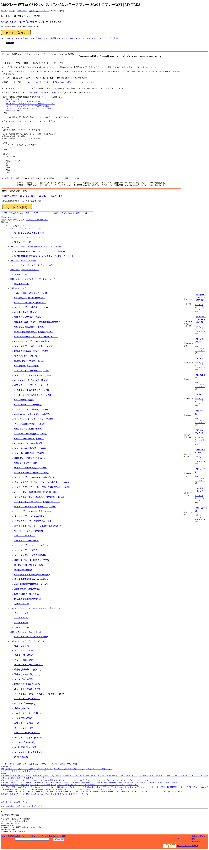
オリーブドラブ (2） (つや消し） (29, 689)
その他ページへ (106, 769)
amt (6, 778)
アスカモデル (84, 776)
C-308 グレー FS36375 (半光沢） (29, 443)
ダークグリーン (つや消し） (27, 732)
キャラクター (31, 836)
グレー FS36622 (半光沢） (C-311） (30, 448)
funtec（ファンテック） (128, 787)
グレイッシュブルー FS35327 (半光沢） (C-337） (37, 502)
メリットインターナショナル (94, 792)
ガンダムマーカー (29, 121)
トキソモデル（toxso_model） (84, 785)
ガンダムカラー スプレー (96, 38)
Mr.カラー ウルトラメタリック (32, 641)
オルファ (42, 778)
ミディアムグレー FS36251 (26, 540)
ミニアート (36, 792)
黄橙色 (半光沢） (22, 708)
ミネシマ (44, 792)
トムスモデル (112, 785)
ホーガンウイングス (60, 789)
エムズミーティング (21, 802)
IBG (30, 776)
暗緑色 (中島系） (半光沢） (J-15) (29, 669)
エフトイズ (21, 778)
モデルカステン (132, 792)
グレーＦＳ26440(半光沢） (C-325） (31, 472)
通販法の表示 (37, 806)
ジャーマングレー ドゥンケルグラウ (31, 545)
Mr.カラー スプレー (48, 93)
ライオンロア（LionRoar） (29, 794)
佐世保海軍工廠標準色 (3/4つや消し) (31, 579)
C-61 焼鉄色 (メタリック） (26, 366)
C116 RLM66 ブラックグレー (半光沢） (32, 414)
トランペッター (132, 785)
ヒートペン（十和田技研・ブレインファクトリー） (65, 787)
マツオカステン (25, 792)
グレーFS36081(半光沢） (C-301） (31, 424)
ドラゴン (121, 785)
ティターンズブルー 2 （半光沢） (200, 319)
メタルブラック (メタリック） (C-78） (32, 390)
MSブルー (200, 358)
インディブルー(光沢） (25, 728)
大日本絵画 (24, 785)
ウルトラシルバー (22, 646)
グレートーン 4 (21, 622)
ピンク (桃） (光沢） (23, 718)
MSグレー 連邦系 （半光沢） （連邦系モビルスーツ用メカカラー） (54, 82)
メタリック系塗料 (49, 38)
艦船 (13, 836)
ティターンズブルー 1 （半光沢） (200, 297)
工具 (50, 836)
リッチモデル (70, 794)
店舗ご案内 (5, 806)
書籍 (64, 836)
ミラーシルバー (21, 604)
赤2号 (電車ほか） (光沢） (26, 747)
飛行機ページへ (11, 769)
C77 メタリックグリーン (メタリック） (32, 385)
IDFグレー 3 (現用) (23, 570)
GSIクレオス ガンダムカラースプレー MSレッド (72, 213)
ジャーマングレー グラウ (26, 550)
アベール (93, 776)
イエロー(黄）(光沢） (24, 655)
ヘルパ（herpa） (45, 789)
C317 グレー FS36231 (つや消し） (30, 458)
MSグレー (11, 38)
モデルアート (120, 792)
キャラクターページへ (76, 769)
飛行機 (8, 836)
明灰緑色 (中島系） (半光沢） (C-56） (31, 351)
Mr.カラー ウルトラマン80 (31, 632)
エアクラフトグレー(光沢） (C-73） (31, 370)
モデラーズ (110, 792)
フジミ (189, 787)
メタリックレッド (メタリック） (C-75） (33, 375)
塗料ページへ (6, 771)
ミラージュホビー (55, 792)
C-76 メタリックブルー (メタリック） (31, 380)
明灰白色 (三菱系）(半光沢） (27, 684)
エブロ (28, 778)
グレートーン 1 (21, 613)
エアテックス (184, 776)
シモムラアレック (93, 782)
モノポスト (153, 792)
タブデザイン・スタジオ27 (40, 785)
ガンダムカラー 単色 (65, 38)
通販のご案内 (15, 806)
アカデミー (67, 776)
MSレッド (200, 394)
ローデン (85, 794)
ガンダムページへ (61, 769)
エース (10, 778)
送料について (26, 806)
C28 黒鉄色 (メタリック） (26, 312)
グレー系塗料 (36, 38)
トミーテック (101, 785)
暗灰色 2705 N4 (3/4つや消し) (27, 594)
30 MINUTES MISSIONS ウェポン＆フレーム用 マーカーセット (44, 256)
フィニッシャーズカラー (34, 237)
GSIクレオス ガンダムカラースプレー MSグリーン (22, 213)
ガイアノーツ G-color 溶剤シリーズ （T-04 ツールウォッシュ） (30, 104)
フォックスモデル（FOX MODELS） (166, 787)
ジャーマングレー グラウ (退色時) (30, 555)
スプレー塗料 (112, 38)
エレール (35, 778)
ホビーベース (97, 789)
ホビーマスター (118, 789)
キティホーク (28, 780)
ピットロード (98, 787)
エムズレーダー (7, 802)
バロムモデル (21, 787)
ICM (27, 776)
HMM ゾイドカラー (28, 261)
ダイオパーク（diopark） (10, 785)
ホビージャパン (85, 789)
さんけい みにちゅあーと (23, 782)
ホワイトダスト (21, 284)
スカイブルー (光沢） (24, 679)
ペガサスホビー (25, 789)
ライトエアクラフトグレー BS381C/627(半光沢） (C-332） (42, 482)
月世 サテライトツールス (95, 780)
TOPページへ (6, 766)
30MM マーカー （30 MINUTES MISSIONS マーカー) (41, 247)
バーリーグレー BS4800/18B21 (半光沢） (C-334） (37, 492)
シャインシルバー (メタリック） (29, 752)
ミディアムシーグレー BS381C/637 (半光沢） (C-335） (40, 497)
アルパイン (102, 776)
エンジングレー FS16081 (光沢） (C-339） (33, 511)
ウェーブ (160, 776)
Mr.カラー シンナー (13, 99)
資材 (54, 836)
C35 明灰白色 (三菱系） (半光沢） (30, 327)
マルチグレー (20, 274)
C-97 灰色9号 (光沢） (24, 400)
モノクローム (143, 792)
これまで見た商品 (169, 846)
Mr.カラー (33, 93)
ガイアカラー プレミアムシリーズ (34, 228)
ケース (59, 836)
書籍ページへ (6, 773)
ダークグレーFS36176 (24, 536)
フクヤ (183, 787)
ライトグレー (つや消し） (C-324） (30, 468)
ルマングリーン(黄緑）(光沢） (28, 723)
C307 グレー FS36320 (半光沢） (29, 438)
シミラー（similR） (78, 782)
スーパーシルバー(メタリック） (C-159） (34, 419)
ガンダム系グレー (23, 38)
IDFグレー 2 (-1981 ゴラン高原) (28, 565)
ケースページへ (41, 771)
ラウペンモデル (59, 794)
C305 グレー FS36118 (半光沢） (29, 429)
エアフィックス (196, 776)
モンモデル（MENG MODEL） (170, 792)
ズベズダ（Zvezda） (170, 782)
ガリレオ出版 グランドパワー (54, 780)
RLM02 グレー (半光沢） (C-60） (29, 361)
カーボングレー (21, 627)
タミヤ (53, 785)
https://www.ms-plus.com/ (10, 823)
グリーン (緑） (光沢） (24, 660)
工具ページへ (17, 771)
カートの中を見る (184, 846)
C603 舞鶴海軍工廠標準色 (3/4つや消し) (32, 584)
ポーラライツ (73, 789)
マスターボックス (12, 792)
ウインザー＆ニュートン (147, 776)
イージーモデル (113, 776)
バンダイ (30, 787)
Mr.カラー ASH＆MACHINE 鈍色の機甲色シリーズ (40, 608)
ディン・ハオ (62, 785)
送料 (193, 839)
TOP (3, 839)
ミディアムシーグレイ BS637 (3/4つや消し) (34, 521)
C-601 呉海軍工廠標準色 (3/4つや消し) (32, 574)
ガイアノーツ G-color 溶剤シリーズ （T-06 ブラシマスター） (29, 106)
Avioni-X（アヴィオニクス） (44, 776)
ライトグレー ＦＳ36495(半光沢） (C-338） (35, 506)
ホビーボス (107, 789)
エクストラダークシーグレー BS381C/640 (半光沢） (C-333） (43, 487)
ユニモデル (5, 794)
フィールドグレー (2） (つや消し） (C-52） (34, 346)
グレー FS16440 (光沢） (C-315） (29, 453)
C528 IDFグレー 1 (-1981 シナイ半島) (31, 560)
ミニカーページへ (93, 769)
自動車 (17, 836)
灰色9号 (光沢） (21, 757)
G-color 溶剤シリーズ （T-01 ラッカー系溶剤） (24, 101)
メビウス (78, 792)
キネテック (38, 780)
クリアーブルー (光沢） (25, 703)
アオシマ (58, 776)
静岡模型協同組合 (63, 782)
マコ (2, 792)
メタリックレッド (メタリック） (29, 737)
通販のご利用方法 (198, 836)
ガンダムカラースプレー (33, 21)
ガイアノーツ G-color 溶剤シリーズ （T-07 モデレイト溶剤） (29, 108)
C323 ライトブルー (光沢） (26, 463)
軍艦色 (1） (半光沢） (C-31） (28, 317)
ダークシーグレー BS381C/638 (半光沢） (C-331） (37, 477)
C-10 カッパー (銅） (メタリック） (30, 302)
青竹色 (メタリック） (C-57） (28, 356)
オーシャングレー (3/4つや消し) (29, 516)
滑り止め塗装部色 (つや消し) (27, 599)
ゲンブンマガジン (113, 780)
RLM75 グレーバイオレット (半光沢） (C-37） (36, 336)
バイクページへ (47, 769)
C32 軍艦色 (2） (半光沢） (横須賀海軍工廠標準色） (38, 322)
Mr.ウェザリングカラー (30, 270)
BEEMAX (89, 787)
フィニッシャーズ (17, 237)
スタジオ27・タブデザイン (136, 782)
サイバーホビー (7, 782)
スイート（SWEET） (108, 782)
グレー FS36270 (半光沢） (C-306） (30, 434)
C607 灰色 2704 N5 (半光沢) (27, 589)
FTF (14, 778)
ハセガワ (4, 787)
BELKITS (35, 789)
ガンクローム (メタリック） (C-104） (31, 409)
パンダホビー (39, 787)
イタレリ (133, 776)
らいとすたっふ (46, 794)
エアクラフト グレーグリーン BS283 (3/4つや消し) (37, 526)
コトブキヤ (144, 780)
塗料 (46, 836)
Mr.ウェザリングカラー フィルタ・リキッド (38, 279)
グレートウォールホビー (75, 780)
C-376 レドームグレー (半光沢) (28, 531)
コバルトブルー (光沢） (25, 742)
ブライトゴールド (22, 242)
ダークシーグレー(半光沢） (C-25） (31, 307)
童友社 (70, 785)
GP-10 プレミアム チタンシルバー (30, 233)
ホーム (3, 764)
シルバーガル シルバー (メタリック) (31, 636)
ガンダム (40, 836)
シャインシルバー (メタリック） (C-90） (33, 395)
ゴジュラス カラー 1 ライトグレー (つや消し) (35, 265)
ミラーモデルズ (69, 792)
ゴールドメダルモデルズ (129, 780)
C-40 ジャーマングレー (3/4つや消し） (32, 341)
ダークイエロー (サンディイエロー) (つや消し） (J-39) (39, 694)
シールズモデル (50, 782)
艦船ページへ (23, 769)
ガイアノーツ (15, 228)
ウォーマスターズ (172, 776)
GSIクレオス (10, 196)
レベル (79, 794)
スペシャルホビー (155, 782)
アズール (75, 776)
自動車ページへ (34, 769)
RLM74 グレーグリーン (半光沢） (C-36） (33, 332)
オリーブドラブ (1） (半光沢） (28, 664)
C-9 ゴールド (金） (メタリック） (29, 298)
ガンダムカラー (80, 38)
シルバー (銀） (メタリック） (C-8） (31, 293)
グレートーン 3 (21, 618)
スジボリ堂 (121, 782)
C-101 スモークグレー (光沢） (28, 404)
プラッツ (195, 787)
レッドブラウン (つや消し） (27, 698)
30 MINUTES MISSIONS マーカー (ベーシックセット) (39, 251)
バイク (23, 836)
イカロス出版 (124, 776)
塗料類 (11, 764)
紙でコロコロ (17, 780)
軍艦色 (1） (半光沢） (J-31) (27, 674)
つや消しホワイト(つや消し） (28, 713)
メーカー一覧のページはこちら (13, 776)
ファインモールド (111, 787)
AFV (2, 769)
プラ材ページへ (29, 771)
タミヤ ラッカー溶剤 (14, 110)
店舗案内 (194, 846)
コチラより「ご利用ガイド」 (37, 220)
